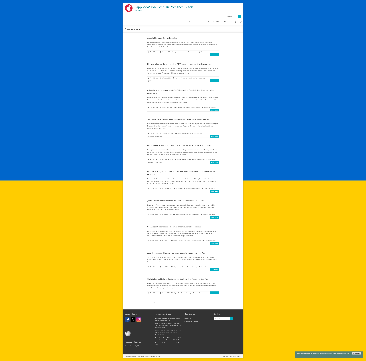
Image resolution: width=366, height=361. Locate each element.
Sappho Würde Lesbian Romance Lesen (163, 7)
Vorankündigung (200, 78)
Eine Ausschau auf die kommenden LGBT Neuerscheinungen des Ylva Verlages (179, 64)
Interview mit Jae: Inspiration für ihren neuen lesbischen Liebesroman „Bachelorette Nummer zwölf (168, 332)
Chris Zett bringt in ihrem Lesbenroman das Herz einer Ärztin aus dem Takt (177, 279)
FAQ (234, 22)
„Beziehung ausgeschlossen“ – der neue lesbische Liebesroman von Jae (176, 253)
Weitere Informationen (343, 353)
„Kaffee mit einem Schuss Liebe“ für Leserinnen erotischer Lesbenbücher (176, 200)
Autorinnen (201, 22)
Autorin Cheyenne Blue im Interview (162, 38)
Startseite (192, 22)
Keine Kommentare (207, 52)
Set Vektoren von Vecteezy (130, 325)
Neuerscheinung (192, 52)
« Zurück (152, 302)
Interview (184, 52)
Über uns (227, 22)
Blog (239, 22)
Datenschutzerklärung (191, 321)
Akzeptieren (356, 353)
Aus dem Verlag (179, 78)
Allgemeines (177, 52)
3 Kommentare (154, 81)
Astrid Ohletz (154, 52)
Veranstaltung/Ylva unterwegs (206, 159)
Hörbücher (218, 22)
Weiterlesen (214, 55)
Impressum (187, 318)
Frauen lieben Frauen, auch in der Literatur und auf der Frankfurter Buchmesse (179, 145)
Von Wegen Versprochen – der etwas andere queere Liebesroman (174, 227)
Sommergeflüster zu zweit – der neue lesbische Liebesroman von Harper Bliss (178, 119)
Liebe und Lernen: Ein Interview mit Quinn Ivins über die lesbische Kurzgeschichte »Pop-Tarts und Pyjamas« (168, 325)
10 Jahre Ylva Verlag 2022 (132, 346)
